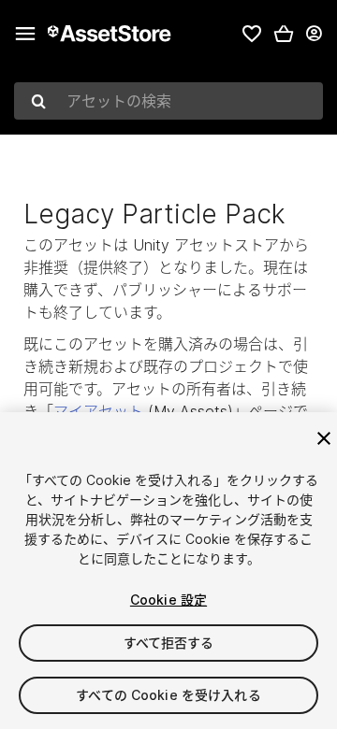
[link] (252, 33)
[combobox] (168, 101)
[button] (283, 33)
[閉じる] (324, 438)
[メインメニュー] (25, 33)
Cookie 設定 (168, 600)
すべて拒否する (169, 642)
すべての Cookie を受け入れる (168, 695)
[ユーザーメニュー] (313, 33)
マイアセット (98, 411)
